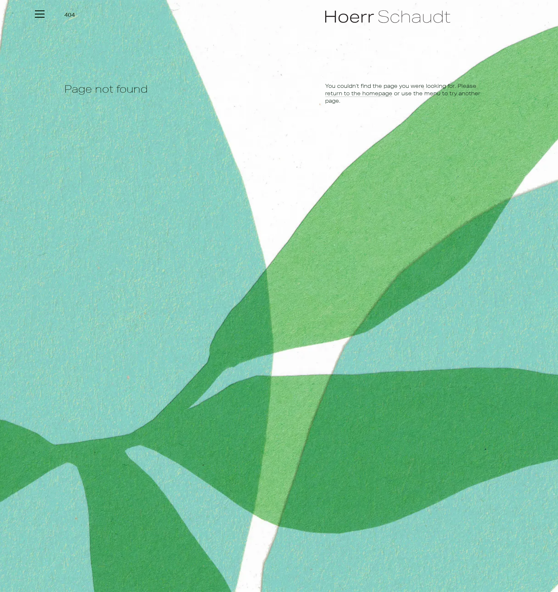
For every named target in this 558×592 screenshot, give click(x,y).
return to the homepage (358, 93)
